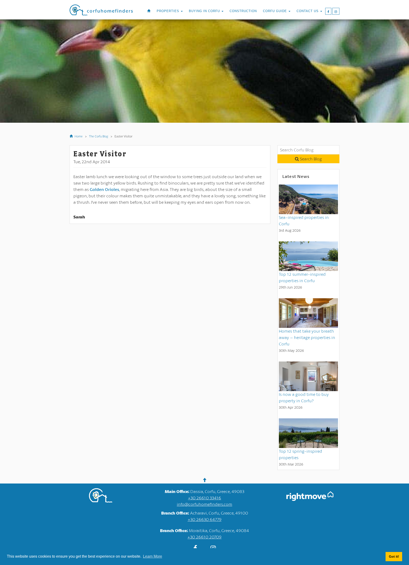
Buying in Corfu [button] (205, 11)
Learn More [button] (152, 556)
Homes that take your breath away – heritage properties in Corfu (307, 337)
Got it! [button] (394, 556)
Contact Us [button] (308, 11)
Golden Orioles (104, 189)
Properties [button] (168, 11)
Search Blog (310, 159)
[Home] (149, 11)
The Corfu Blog (98, 136)
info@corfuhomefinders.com (204, 504)
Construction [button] (243, 11)
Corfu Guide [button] (275, 11)
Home (78, 136)
